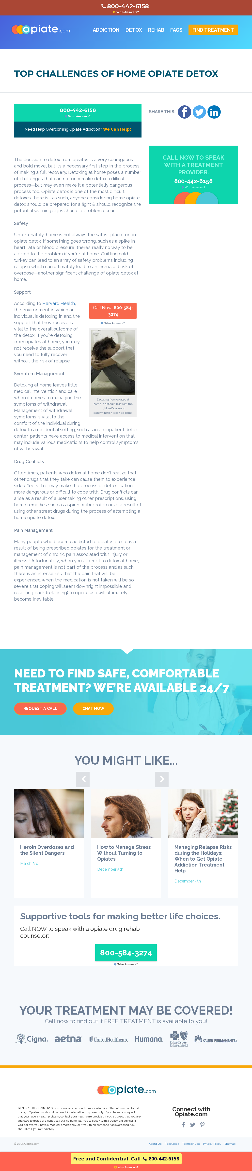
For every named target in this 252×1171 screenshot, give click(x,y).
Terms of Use (191, 1143)
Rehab (156, 30)
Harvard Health (58, 303)
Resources (172, 1143)
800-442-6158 (78, 112)
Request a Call (40, 708)
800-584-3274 (126, 952)
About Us (155, 1143)
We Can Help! (117, 129)
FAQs (176, 30)
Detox (134, 30)
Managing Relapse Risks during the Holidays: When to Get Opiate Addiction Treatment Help (203, 859)
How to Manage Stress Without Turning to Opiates (124, 853)
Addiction (106, 30)
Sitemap (230, 1143)
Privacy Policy (212, 1143)
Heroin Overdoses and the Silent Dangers (47, 850)
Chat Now (93, 708)
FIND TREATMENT (213, 30)
